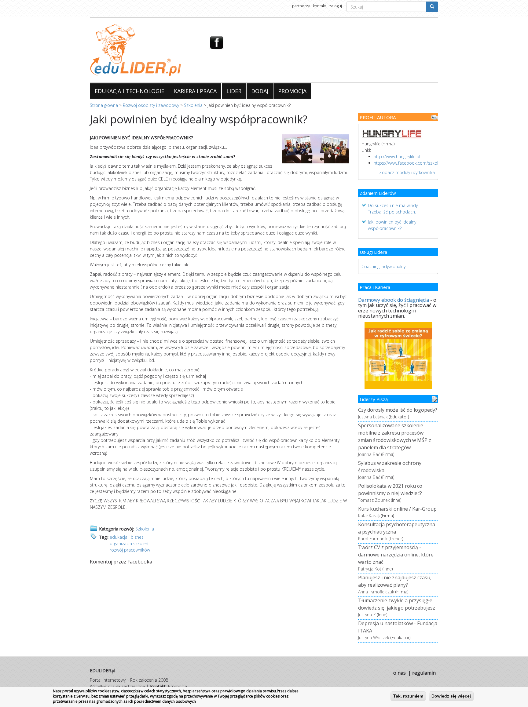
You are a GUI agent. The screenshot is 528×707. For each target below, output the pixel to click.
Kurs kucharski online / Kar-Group (397, 508)
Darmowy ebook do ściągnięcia (393, 300)
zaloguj (335, 6)
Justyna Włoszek (373, 637)
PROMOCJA (292, 91)
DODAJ (259, 91)
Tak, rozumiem (408, 696)
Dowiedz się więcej (451, 696)
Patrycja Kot (369, 569)
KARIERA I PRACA (195, 91)
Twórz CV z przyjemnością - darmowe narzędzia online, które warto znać (396, 554)
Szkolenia (193, 105)
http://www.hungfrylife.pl (397, 156)
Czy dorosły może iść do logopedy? (397, 409)
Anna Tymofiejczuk (376, 592)
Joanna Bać (369, 454)
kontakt (319, 6)
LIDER (233, 91)
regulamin (424, 672)
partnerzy (301, 6)
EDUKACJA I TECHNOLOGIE (129, 91)
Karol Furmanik (372, 538)
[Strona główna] (145, 50)
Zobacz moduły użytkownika (407, 172)
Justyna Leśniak (373, 417)
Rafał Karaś (369, 516)
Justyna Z (367, 615)
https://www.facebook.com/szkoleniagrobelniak (420, 163)
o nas (399, 672)
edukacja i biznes (127, 537)
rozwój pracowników (130, 550)
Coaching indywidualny (383, 266)
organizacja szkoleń (129, 543)
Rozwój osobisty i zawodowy (151, 105)
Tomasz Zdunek (374, 500)
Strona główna (104, 105)
